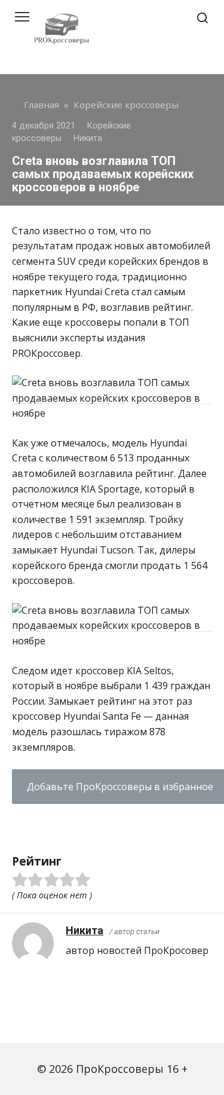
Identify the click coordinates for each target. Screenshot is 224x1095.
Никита (84, 930)
